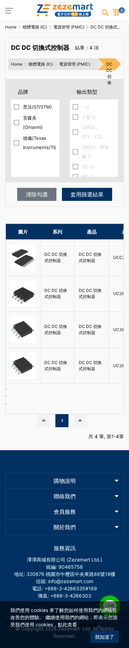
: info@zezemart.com (69, 581)
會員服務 (65, 511)
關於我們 (65, 527)
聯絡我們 (65, 496)
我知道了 (104, 637)
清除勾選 (37, 194)
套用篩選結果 (87, 194)
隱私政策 (88, 624)
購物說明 (65, 480)
